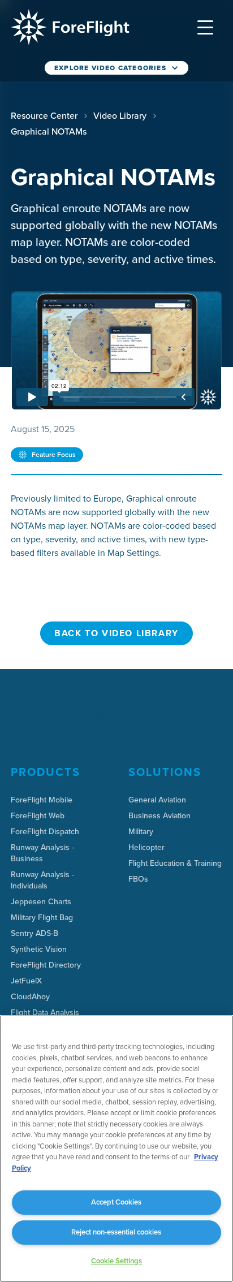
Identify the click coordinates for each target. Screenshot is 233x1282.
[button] (205, 27)
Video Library (119, 115)
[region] (116, 1148)
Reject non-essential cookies (116, 1232)
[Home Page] (70, 27)
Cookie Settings (116, 1260)
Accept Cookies (116, 1202)
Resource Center (44, 115)
